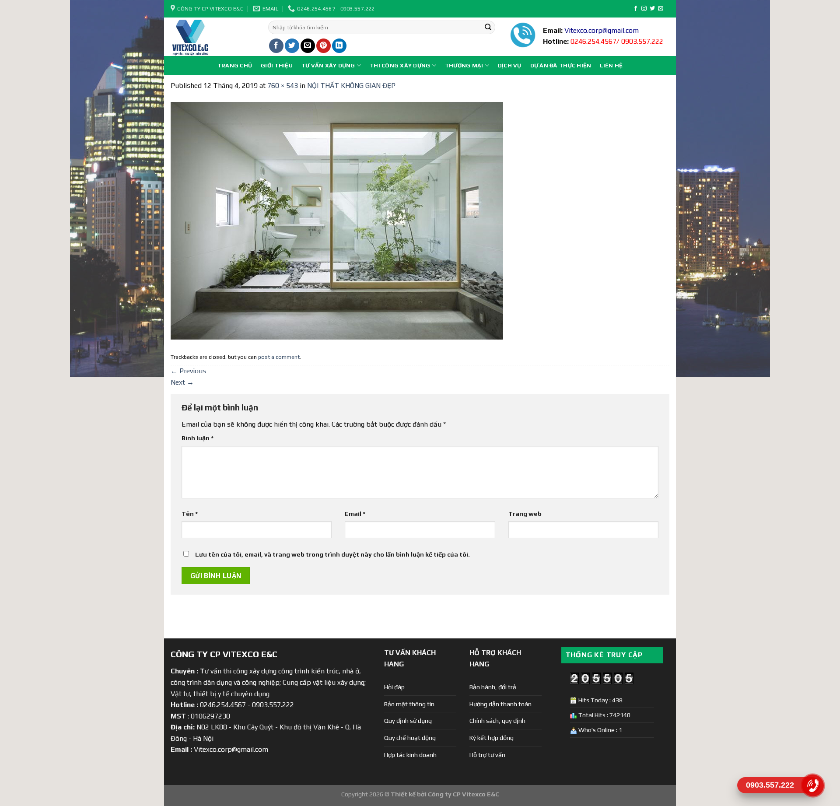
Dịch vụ (510, 65)
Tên (190, 513)
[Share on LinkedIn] (339, 46)
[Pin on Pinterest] (323, 46)
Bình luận (198, 438)
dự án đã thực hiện (561, 65)
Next (182, 382)
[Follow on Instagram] (644, 9)
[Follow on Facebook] (635, 9)
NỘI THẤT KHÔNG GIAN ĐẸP (351, 85)
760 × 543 (282, 85)
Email (355, 513)
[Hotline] (812, 785)
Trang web (525, 513)
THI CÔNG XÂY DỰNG (400, 65)
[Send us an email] (660, 9)
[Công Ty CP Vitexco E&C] (213, 37)
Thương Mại (464, 65)
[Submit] (488, 28)
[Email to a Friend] (308, 46)
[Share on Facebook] (276, 46)
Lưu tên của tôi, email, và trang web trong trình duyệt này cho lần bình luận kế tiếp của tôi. (332, 554)
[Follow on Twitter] (652, 9)
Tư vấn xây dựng (328, 65)
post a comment (279, 357)
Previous (188, 371)
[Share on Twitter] (292, 46)
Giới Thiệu (277, 65)
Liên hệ (611, 65)
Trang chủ (234, 65)
